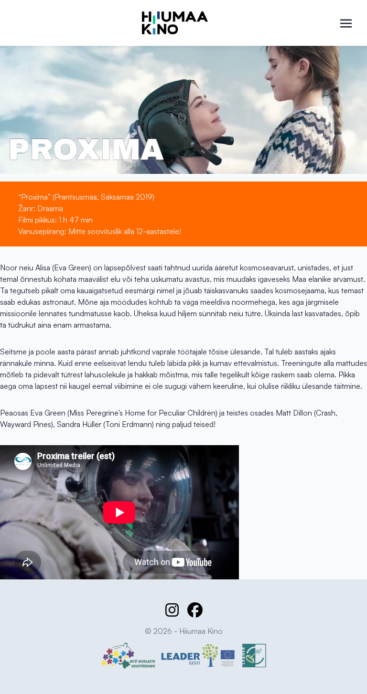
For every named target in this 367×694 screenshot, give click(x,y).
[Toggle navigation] (346, 22)
